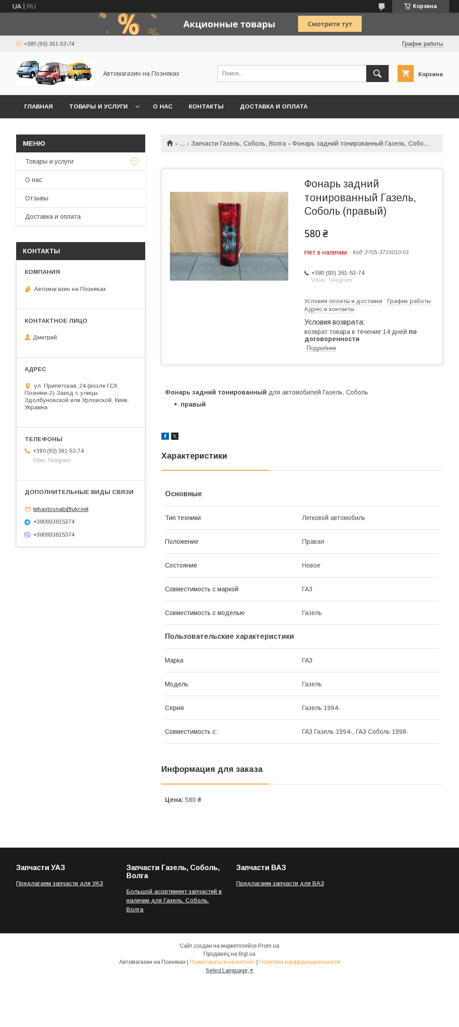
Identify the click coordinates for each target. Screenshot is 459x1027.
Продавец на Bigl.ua (229, 954)
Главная (38, 106)
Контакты (206, 106)
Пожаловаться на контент (222, 962)
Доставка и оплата (273, 106)
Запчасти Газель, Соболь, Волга (238, 143)
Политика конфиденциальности (299, 962)
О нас (163, 106)
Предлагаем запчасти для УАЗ (59, 883)
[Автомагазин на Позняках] (54, 83)
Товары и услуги (98, 106)
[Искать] (377, 73)
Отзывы (36, 198)
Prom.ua (268, 946)
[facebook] (165, 437)
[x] (174, 437)
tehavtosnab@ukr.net (60, 509)
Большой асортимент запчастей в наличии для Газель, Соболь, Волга (174, 900)
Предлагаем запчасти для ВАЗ (280, 883)
